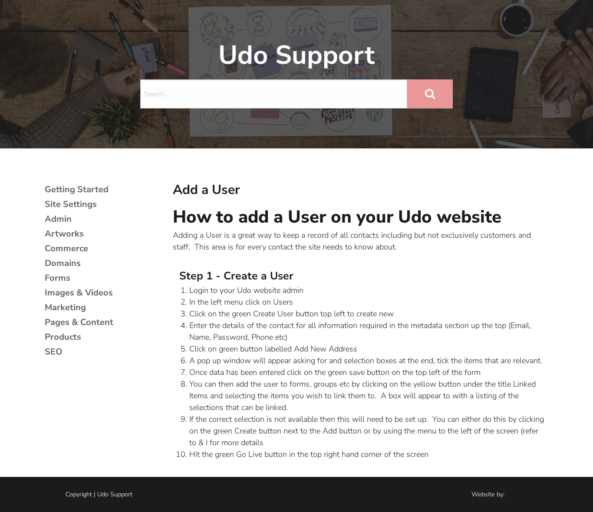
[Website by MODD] (511, 494)
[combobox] (273, 93)
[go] (430, 93)
